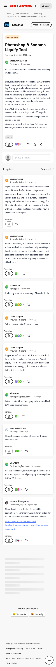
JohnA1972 (14, 393)
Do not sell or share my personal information (23, 658)
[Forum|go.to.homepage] (21, 6)
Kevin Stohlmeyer (18, 501)
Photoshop (38, 14)
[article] (28, 201)
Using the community (14, 648)
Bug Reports (11, 16)
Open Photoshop (41, 24)
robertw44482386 (18, 428)
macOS (9, 137)
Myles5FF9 (15, 285)
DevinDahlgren (16, 178)
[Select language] (35, 5)
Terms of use (30, 648)
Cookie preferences (13, 653)
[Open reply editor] (28, 157)
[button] (5, 6)
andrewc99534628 (18, 60)
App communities (22, 14)
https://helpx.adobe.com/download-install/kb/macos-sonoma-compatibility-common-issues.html (26, 525)
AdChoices (13, 663)
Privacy (41, 648)
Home (9, 14)
